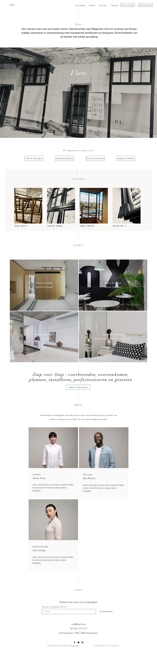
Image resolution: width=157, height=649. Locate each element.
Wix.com (75, 646)
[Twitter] (78, 642)
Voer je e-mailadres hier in (54, 607)
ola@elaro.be (78, 624)
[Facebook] (74, 642)
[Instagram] (82, 642)
